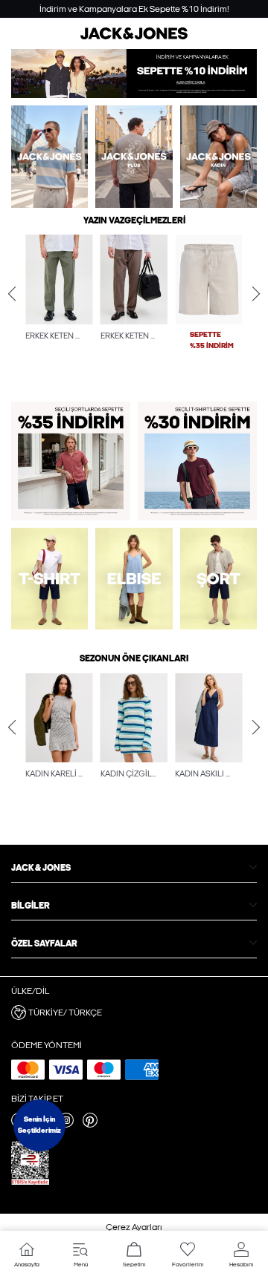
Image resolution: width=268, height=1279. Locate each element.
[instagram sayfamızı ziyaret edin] (66, 1124)
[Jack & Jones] (134, 36)
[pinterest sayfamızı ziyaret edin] (90, 1124)
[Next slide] (256, 294)
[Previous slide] (12, 294)
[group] (59, 309)
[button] (59, 279)
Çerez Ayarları (134, 1227)
